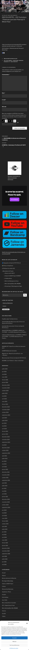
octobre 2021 (5, 477)
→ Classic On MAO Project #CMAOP (12, 275)
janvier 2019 (5, 545)
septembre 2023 (6, 442)
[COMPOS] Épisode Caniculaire (9, 350)
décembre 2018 (6, 548)
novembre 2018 (6, 551)
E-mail (4, 99)
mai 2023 (4, 445)
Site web (4, 106)
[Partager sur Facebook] (2, 52)
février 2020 (5, 521)
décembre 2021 (6, 472)
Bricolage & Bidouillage (7, 581)
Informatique (5, 597)
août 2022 (4, 455)
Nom (3, 93)
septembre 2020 (6, 507)
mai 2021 (4, 491)
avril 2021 (4, 493)
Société (4, 613)
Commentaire (6, 74)
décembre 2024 (6, 407)
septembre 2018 (6, 553)
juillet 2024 (4, 420)
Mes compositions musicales (9, 602)
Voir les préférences (14, 645)
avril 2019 (4, 537)
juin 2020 (4, 510)
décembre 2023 (6, 436)
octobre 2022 (5, 450)
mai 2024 (4, 426)
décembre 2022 (6, 447)
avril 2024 (4, 428)
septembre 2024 (6, 415)
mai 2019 (4, 534)
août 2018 (4, 556)
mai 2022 (4, 464)
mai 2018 (4, 564)
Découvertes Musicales (10, 58)
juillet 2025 (4, 393)
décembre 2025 (6, 385)
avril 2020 (4, 515)
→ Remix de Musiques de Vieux (11, 281)
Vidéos (3, 616)
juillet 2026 (4, 368)
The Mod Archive (13, 319)
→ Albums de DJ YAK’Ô (9, 273)
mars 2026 (4, 377)
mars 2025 (4, 401)
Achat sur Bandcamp (8, 303)
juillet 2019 (4, 529)
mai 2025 (4, 396)
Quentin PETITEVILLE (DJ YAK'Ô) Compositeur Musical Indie (14, 4)
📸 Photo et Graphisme (7, 265)
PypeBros (4, 319)
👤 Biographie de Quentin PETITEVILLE (11, 263)
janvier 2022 (5, 469)
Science (4, 610)
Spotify (4, 252)
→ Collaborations (8, 278)
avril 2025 (4, 398)
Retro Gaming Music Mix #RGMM (10, 608)
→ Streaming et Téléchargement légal (13, 286)
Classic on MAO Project (7, 583)
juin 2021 (4, 488)
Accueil (4, 572)
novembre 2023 (6, 439)
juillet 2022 (4, 458)
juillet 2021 (4, 485)
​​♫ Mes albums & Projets (7, 271)
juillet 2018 (4, 559)
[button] (27, 623)
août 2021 (4, 483)
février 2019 (5, 542)
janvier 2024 (5, 434)
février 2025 (5, 404)
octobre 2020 (5, 504)
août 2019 (4, 526)
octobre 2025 (5, 390)
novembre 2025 (6, 387)
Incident (4, 594)
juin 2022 (4, 461)
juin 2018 (4, 561)
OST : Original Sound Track (8, 605)
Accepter (14, 638)
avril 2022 (4, 466)
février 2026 (5, 379)
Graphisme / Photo (6, 591)
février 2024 (5, 431)
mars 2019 (4, 540)
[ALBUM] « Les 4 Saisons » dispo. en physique (12, 360)
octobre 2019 (5, 523)
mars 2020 (4, 518)
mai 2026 (4, 374)
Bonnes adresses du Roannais (9, 578)
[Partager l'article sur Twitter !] (4, 52)
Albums (4, 575)
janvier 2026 (5, 382)
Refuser (14, 641)
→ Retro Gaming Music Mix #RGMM (12, 283)
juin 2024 (4, 423)
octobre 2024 (5, 412)
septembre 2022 (6, 453)
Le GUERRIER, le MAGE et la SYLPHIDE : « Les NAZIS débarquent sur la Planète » (14, 336)
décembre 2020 (6, 499)
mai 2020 (4, 513)
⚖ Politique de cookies (14, 648)
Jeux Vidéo (4, 600)
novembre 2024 (6, 409)
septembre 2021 (6, 480)
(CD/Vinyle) (10, 179)
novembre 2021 (6, 474)
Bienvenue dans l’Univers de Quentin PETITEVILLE (14, 358)
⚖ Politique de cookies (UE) (8, 268)
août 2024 (4, 417)
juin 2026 (4, 371)
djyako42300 (5, 321)
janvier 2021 (5, 496)
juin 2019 (4, 532)
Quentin (15, 15)
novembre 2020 (6, 502)
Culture (4, 586)
